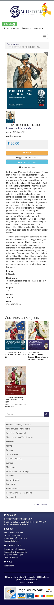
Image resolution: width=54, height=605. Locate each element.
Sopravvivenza (12, 479)
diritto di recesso (11, 557)
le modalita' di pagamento (15, 551)
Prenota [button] (28, 152)
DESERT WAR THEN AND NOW (18, 519)
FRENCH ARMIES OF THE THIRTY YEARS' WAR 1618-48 (15, 354)
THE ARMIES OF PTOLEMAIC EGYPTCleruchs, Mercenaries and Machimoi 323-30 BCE (38, 355)
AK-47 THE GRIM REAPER (16, 524)
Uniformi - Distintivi (14, 458)
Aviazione (10, 441)
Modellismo (11, 467)
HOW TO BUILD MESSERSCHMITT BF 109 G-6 (25, 521)
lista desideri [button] (28, 157)
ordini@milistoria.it (12, 535)
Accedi (39, 28)
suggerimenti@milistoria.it (15, 538)
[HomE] (27, 11)
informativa (9, 565)
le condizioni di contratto (14, 549)
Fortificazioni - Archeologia (17, 471)
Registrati (27, 28)
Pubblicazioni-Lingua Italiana (18, 424)
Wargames (11, 462)
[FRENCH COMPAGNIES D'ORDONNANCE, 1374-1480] (15, 380)
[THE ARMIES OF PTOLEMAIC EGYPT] (38, 335)
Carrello (10, 24)
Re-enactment (12, 488)
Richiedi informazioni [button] (28, 162)
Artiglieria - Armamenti (16, 433)
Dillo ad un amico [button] (28, 167)
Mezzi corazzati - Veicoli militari (19, 437)
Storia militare (13, 44)
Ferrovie (9, 450)
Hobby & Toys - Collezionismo (19, 492)
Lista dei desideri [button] (12, 28)
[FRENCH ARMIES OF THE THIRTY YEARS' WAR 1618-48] (15, 335)
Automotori (11, 497)
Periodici (10, 475)
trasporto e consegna (13, 554)
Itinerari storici (12, 484)
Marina (9, 445)
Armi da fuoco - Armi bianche (19, 428)
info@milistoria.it (11, 540)
